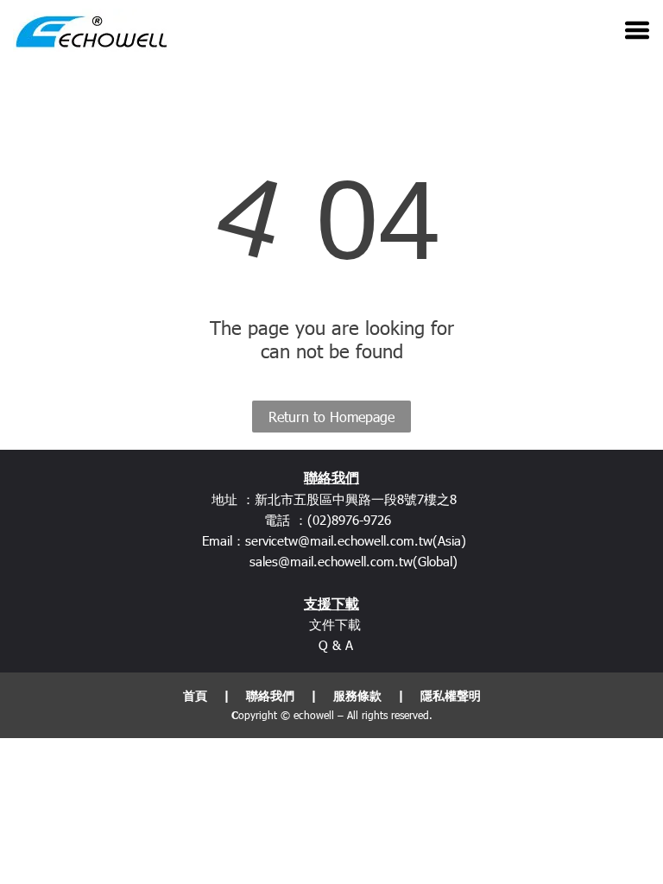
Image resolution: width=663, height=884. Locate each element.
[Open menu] (637, 30)
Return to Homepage (331, 416)
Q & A (336, 645)
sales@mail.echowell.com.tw (331, 561)
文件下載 (335, 624)
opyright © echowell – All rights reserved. (335, 715)
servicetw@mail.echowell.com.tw (339, 540)
